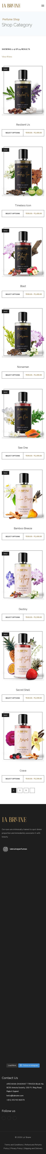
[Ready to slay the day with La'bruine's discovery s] (12, 885)
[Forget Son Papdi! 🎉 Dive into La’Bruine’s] (12, 947)
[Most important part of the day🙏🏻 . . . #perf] (33, 947)
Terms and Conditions (13, 1144)
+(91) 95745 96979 (16, 1100)
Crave (23, 770)
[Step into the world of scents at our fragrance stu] (12, 927)
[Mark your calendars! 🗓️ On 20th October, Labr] (12, 1031)
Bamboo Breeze (23, 528)
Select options (13, 133)
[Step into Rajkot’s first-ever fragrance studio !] (33, 885)
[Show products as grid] (40, 57)
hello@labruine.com (15, 1095)
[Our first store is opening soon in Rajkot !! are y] (33, 1052)
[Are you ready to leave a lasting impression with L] (33, 864)
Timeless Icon (23, 205)
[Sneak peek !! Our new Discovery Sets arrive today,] (33, 1010)
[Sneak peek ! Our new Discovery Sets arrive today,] (12, 1052)
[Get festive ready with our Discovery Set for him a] (33, 927)
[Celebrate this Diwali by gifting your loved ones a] (12, 968)
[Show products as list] (43, 57)
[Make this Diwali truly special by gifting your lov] (12, 989)
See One (23, 447)
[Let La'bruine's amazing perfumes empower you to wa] (12, 864)
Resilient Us (23, 124)
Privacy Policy (16, 1148)
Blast (23, 286)
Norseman (23, 366)
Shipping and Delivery (33, 1148)
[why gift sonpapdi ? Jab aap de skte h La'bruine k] (33, 968)
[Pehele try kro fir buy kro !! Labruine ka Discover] (33, 1031)
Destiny (23, 609)
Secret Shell (23, 689)
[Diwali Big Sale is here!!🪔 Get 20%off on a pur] (12, 1010)
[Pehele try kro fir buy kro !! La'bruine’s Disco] (12, 906)
